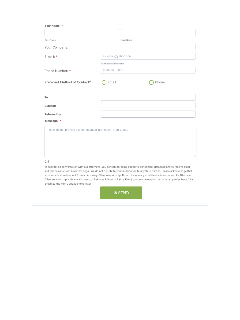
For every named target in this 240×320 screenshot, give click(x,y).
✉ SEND (121, 192)
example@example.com (112, 63)
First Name (50, 40)
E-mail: (51, 57)
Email (112, 82)
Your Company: (56, 47)
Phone (160, 82)
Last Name (126, 40)
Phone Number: (58, 71)
